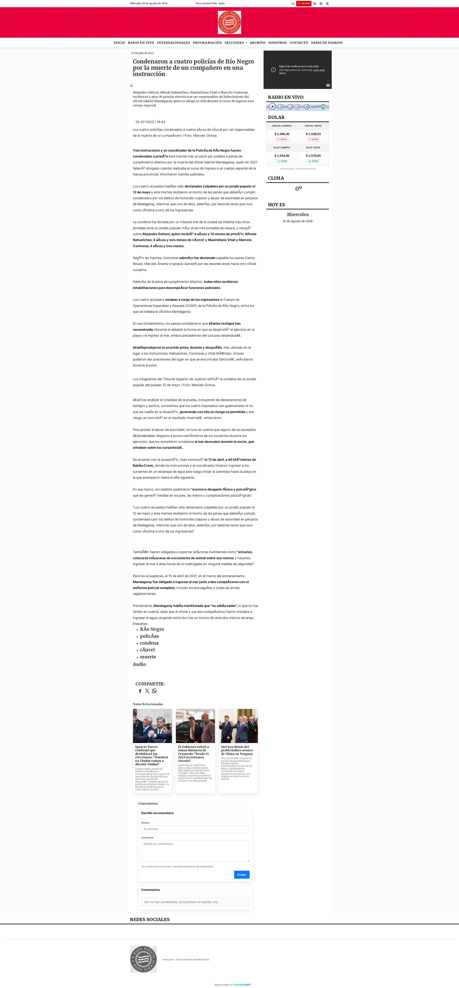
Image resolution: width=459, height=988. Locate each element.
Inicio (119, 42)
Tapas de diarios (326, 42)
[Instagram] (321, 4)
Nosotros (277, 42)
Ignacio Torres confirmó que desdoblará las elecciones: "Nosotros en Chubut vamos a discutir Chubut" (151, 755)
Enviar (241, 874)
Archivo (258, 42)
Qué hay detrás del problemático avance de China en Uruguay (237, 750)
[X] (315, 4)
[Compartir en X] (147, 691)
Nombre (145, 822)
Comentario (147, 837)
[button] (293, 4)
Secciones (235, 42)
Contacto (299, 42)
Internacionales (173, 42)
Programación (207, 42)
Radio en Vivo (141, 42)
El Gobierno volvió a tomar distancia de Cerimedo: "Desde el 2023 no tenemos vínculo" (193, 754)
